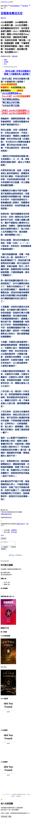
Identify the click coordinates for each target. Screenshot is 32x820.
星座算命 (14, 530)
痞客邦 (18, 524)
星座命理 (14, 56)
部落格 (6, 62)
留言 (22, 524)
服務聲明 (18, 796)
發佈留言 (3, 549)
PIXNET (8, 794)
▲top (2, 535)
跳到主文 (3, 18)
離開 (10, 816)
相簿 (5, 59)
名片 (5, 64)
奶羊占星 (14, 532)
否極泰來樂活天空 (12, 13)
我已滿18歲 (4, 816)
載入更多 (3, 538)
